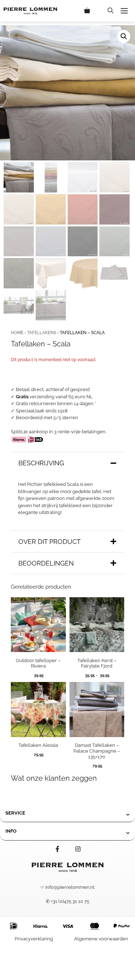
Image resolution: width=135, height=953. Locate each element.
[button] (110, 11)
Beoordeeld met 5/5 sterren (47, 417)
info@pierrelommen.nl (70, 887)
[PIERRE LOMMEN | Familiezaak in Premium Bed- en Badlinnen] (30, 11)
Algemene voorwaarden (101, 938)
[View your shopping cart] (92, 11)
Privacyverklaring (34, 938)
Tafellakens (41, 332)
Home (17, 332)
